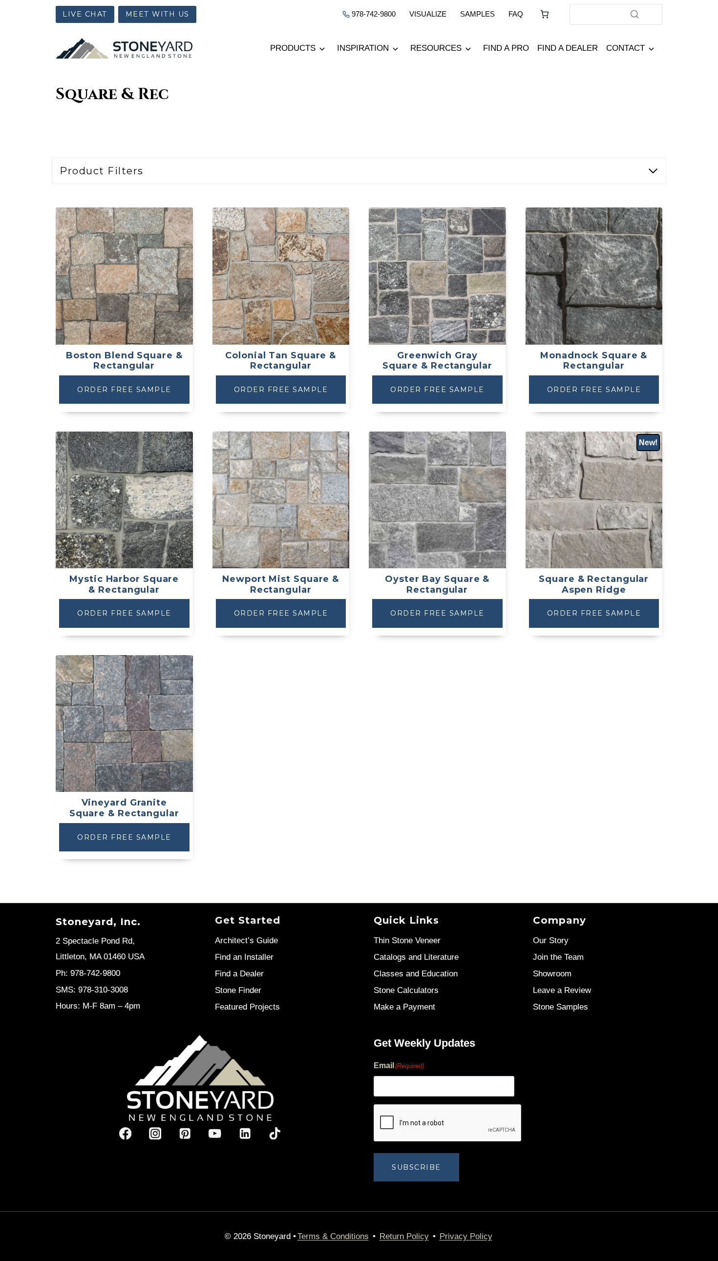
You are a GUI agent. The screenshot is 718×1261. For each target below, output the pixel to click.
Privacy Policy (466, 1236)
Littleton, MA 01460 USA (100, 956)
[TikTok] (274, 1133)
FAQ (515, 14)
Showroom (552, 973)
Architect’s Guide (246, 940)
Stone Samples (560, 1007)
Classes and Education (416, 973)
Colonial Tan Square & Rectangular (280, 361)
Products (293, 48)
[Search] (634, 14)
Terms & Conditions (333, 1236)
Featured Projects (247, 1007)
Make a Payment (404, 1007)
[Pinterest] (184, 1133)
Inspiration (363, 48)
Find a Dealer (567, 48)
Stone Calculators (406, 990)
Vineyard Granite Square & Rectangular (124, 808)
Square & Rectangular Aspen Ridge (594, 584)
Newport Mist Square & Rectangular (280, 584)
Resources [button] (436, 48)
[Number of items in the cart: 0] (544, 14)
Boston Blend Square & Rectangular (124, 361)
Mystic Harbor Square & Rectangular (124, 584)
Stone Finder (238, 990)
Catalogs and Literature (416, 957)
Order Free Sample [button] (124, 389)
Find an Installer (244, 957)
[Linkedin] (244, 1133)
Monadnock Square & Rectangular (593, 361)
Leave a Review (562, 990)
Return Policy (404, 1236)
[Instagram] (155, 1133)
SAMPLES (477, 14)
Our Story (551, 940)
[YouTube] (215, 1133)
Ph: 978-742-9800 (88, 973)
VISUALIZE (427, 14)
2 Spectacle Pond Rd (94, 941)
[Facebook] (125, 1133)
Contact (625, 48)
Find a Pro (506, 48)
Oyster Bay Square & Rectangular (437, 584)
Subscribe (416, 1167)
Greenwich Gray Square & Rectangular (437, 361)
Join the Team (558, 957)
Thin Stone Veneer (407, 940)
